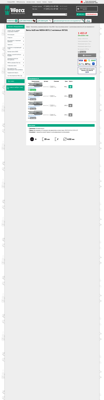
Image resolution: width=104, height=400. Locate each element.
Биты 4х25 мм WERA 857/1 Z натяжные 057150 (34, 97)
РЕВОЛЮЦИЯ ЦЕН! (91, 14)
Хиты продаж (10, 34)
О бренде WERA (11, 2)
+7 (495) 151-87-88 (50, 6)
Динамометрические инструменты (12, 59)
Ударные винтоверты (12, 72)
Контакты (45, 2)
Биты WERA (52, 26)
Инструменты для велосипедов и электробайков (15, 69)
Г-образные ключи (11, 65)
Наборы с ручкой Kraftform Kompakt (14, 55)
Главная (28, 26)
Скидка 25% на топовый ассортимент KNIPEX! (13, 31)
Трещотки (9, 44)
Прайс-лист (81, 14)
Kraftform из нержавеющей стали (14, 48)
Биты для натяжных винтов (62, 26)
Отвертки (9, 37)
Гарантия (50, 2)
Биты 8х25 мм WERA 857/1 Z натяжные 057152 (34, 88)
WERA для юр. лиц (21, 2)
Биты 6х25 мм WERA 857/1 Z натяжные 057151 (34, 106)
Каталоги (39, 2)
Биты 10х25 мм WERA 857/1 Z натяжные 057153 (34, 116)
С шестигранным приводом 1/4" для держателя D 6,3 (81, 26)
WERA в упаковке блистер (13, 62)
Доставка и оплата (31, 2)
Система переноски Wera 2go (14, 75)
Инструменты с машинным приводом (14, 41)
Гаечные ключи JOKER (12, 51)
